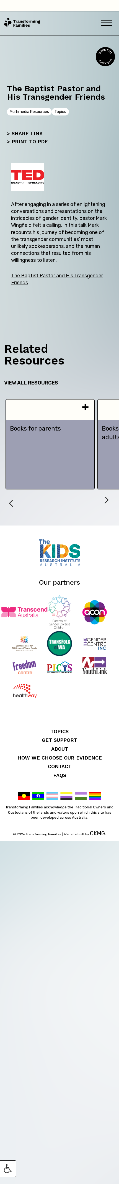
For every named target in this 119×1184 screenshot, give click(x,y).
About (59, 749)
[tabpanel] (50, 444)
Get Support (59, 740)
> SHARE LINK (25, 133)
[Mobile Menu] (106, 23)
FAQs (59, 775)
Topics (59, 731)
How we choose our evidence (59, 758)
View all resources (31, 382)
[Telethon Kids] (59, 564)
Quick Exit (105, 56)
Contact (59, 766)
